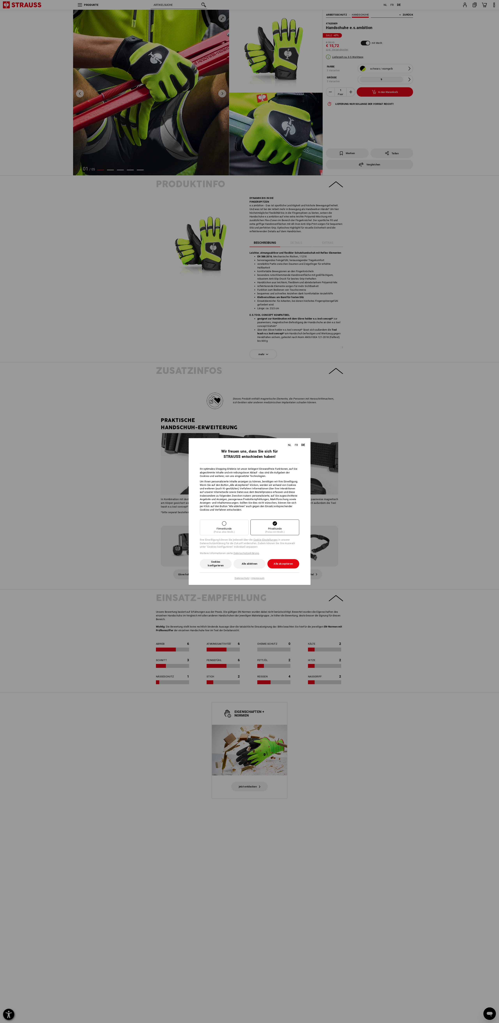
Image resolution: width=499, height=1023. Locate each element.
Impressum (258, 578)
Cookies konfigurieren (216, 563)
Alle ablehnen (249, 563)
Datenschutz (242, 578)
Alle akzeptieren (283, 563)
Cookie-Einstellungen (265, 539)
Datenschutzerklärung (246, 553)
